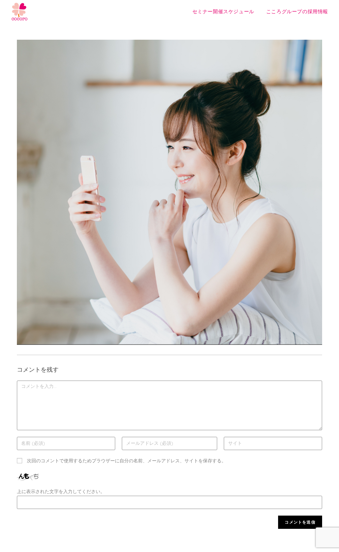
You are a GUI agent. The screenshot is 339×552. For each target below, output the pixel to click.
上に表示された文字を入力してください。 (61, 491)
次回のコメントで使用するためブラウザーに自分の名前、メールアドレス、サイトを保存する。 (126, 461)
